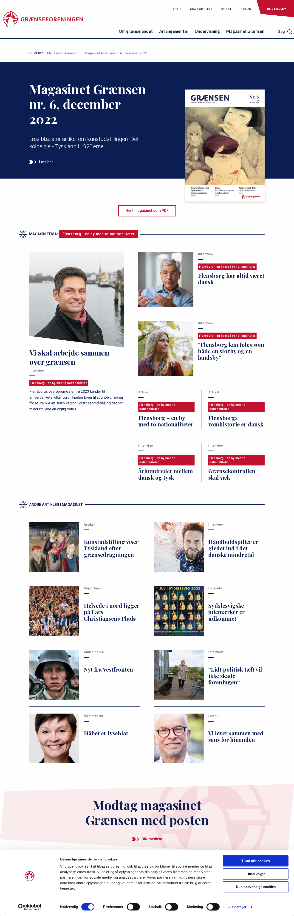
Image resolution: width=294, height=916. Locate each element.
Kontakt (246, 9)
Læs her (46, 162)
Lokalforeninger (202, 9)
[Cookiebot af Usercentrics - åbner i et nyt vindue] (30, 907)
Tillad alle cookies (255, 861)
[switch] (133, 906)
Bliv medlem (276, 8)
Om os (177, 9)
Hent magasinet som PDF (147, 210)
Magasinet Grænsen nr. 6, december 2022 (116, 53)
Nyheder (227, 9)
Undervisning (207, 31)
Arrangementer (173, 31)
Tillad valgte (255, 874)
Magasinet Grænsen (245, 31)
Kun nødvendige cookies (256, 887)
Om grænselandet (136, 31)
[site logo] (43, 21)
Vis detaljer (237, 907)
